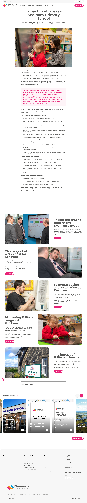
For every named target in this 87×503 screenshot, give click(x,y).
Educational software (49, 479)
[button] (22, 5)
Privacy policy (10, 498)
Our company (6, 458)
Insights (68, 456)
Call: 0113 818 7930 (7, 1)
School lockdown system (50, 475)
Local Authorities (28, 465)
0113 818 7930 (68, 467)
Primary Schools (28, 461)
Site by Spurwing (76, 498)
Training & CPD (47, 481)
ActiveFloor (47, 460)
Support (68, 463)
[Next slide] (81, 395)
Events (67, 459)
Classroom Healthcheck (50, 458)
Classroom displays (48, 462)
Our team (5, 460)
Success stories (7, 462)
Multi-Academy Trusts (29, 459)
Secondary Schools (28, 463)
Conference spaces (49, 473)
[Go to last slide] (77, 395)
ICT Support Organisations (30, 469)
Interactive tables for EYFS (50, 477)
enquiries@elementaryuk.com (73, 472)
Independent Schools (29, 467)
